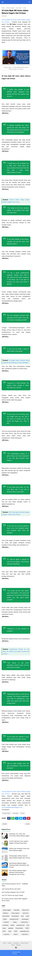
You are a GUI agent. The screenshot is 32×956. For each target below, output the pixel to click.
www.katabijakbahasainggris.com (12, 807)
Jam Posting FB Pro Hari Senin (11, 889)
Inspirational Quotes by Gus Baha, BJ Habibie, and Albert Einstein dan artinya (16, 651)
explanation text (24, 931)
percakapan (25, 919)
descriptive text (14, 919)
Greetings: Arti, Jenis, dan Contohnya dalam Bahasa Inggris (19, 835)
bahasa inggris (6, 813)
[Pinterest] (28, 818)
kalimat (12, 925)
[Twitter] (13, 818)
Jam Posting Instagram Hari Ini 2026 (13, 892)
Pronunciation (19, 928)
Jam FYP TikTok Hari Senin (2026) (12, 895)
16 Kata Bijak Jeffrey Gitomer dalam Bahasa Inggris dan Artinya (19, 857)
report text (25, 934)
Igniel (18, 953)
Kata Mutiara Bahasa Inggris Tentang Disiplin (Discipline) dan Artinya (19, 865)
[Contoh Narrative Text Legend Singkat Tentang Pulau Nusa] (5, 843)
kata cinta (25, 913)
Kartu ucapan (15, 913)
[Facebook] (9, 818)
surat (22, 916)
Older (27, 824)
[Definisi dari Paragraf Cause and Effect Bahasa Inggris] (5, 851)
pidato (15, 934)
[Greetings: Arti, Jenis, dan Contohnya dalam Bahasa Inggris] (5, 836)
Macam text (25, 910)
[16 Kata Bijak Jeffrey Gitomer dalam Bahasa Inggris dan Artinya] (5, 858)
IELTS (4, 931)
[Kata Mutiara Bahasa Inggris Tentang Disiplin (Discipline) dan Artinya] (5, 865)
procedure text (20, 925)
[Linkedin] (24, 818)
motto (23, 813)
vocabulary (5, 925)
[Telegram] (17, 818)
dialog (14, 922)
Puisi (28, 925)
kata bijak (16, 813)
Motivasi (5, 913)
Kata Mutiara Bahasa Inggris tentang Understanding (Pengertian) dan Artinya (17, 872)
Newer (5, 824)
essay (4, 928)
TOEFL (27, 928)
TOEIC (15, 931)
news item (6, 934)
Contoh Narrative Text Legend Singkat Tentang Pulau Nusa (18, 842)
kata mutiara (6, 916)
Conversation (15, 916)
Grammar (6, 922)
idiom (9, 931)
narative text (24, 922)
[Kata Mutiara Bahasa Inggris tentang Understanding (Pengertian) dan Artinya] (5, 873)
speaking (10, 928)
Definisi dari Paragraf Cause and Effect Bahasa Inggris (19, 849)
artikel (4, 919)
